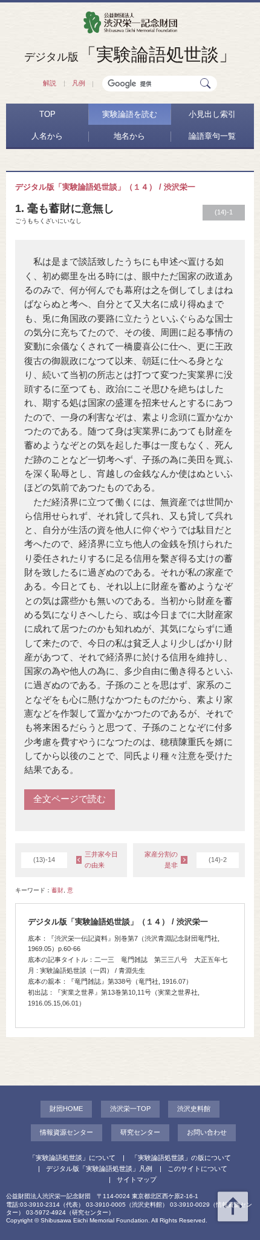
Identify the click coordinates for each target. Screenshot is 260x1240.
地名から (129, 136)
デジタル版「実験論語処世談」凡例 (99, 1168)
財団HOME (66, 1108)
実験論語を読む (129, 114)
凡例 (78, 83)
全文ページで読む (69, 799)
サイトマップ (137, 1179)
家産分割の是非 (186, 859)
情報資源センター (66, 1132)
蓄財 (57, 890)
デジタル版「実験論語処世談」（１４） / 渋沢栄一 (105, 186)
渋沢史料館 (193, 1108)
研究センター (140, 1132)
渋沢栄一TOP (130, 1108)
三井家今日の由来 (75, 859)
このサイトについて (197, 1168)
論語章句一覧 (212, 136)
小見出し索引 (212, 114)
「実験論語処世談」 (130, 54)
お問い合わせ (207, 1132)
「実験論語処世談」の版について (181, 1157)
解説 (49, 83)
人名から (47, 136)
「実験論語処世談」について (72, 1157)
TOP (47, 114)
